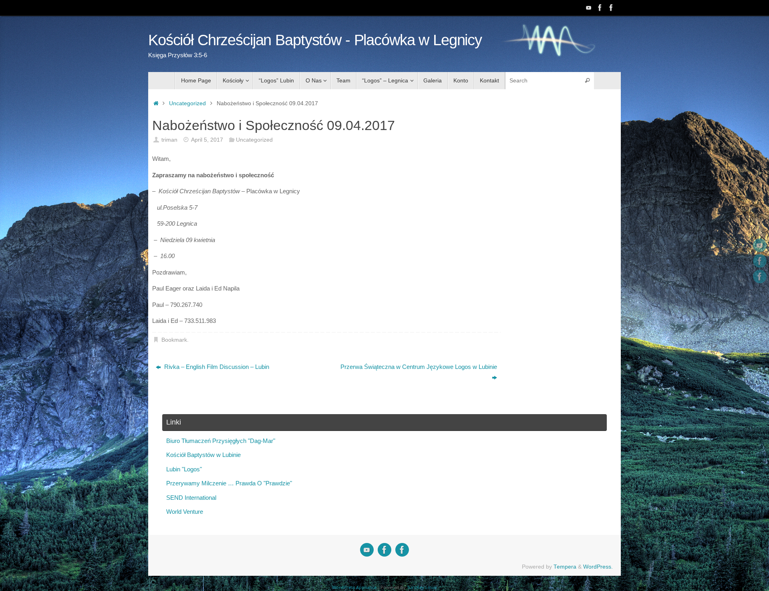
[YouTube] (588, 7)
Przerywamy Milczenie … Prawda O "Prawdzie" (229, 483)
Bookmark (174, 340)
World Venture (184, 511)
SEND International (191, 497)
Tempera (565, 567)
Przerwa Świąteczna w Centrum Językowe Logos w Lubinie (418, 366)
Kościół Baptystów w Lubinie (203, 454)
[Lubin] (611, 7)
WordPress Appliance (354, 587)
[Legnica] (600, 7)
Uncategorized (187, 103)
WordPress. (598, 567)
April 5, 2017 (207, 140)
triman (169, 140)
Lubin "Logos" (184, 469)
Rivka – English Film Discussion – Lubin (216, 366)
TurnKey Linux (422, 587)
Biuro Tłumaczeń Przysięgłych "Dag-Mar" (220, 440)
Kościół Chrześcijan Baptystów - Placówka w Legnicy (315, 40)
